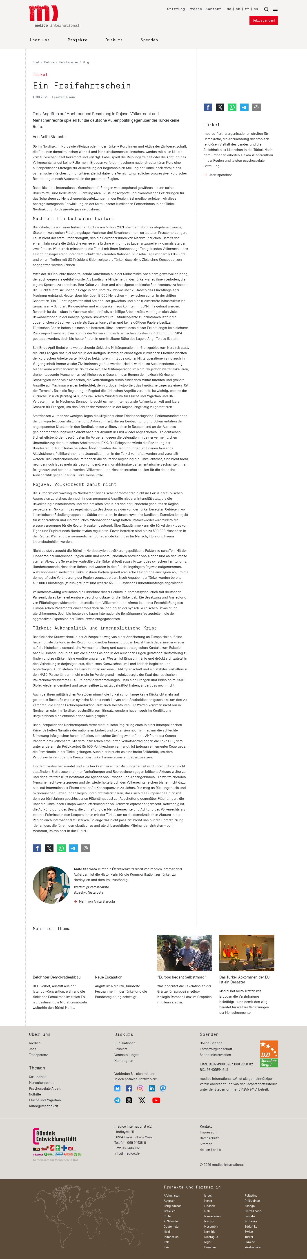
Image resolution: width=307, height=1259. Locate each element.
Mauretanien (212, 1216)
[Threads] (129, 1100)
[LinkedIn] (152, 1088)
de (229, 9)
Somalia (250, 1216)
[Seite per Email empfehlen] (85, 848)
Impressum (209, 1132)
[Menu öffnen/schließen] (271, 9)
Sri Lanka (251, 1221)
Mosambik (211, 1226)
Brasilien (170, 1211)
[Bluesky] (117, 1088)
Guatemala (171, 1226)
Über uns (40, 40)
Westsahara (252, 1247)
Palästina (251, 1195)
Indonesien (171, 1237)
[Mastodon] (163, 1088)
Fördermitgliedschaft (216, 1049)
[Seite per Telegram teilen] (73, 848)
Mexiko (209, 1221)
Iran (166, 1247)
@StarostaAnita (97, 887)
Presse (195, 9)
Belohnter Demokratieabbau (57, 977)
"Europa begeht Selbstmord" (181, 977)
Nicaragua (211, 1237)
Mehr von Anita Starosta (97, 901)
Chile (167, 1216)
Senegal (250, 1206)
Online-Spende (211, 1043)
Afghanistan (172, 1195)
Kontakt (213, 9)
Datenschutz (209, 1138)
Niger (207, 1242)
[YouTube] (156, 1100)
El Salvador (171, 1221)
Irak (166, 1242)
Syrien (249, 1231)
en (238, 9)
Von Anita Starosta (49, 136)
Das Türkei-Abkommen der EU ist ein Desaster (244, 980)
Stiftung (176, 9)
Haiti (167, 1231)
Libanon (209, 1206)
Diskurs (114, 40)
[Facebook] (129, 1088)
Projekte (77, 40)
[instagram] (140, 1088)
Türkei (212, 124)
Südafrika (251, 1226)
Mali (207, 1211)
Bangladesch (173, 1206)
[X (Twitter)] (142, 1100)
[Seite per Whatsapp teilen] (61, 848)
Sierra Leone (253, 1211)
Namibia (209, 1231)
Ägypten (169, 1200)
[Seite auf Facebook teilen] (37, 848)
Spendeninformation (215, 1055)
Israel (208, 1195)
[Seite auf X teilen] (49, 848)
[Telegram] (117, 1100)
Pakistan (210, 1247)
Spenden (149, 40)
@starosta (95, 892)
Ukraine (250, 1242)
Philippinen (252, 1200)
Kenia (208, 1200)
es (256, 9)
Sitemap (206, 1144)
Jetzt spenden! (263, 20)
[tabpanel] (60, 977)
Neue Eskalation (108, 977)
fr (247, 9)
